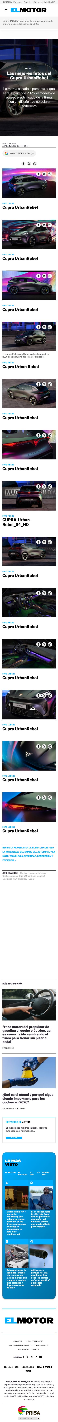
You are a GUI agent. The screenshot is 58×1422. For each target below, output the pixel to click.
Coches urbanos (10, 876)
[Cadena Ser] (28, 1371)
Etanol (27, 2)
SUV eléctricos (20, 879)
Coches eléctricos (37, 873)
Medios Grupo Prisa (29, 1418)
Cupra (31, 879)
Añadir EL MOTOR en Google (22, 153)
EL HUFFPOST (22, 1173)
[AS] (17, 1367)
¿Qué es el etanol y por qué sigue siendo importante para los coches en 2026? (27, 1098)
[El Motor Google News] (40, 1357)
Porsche (17, 2)
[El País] (8, 1367)
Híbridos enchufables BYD (45, 2)
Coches (23, 873)
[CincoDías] (27, 1367)
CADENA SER (45, 1173)
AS (38, 1172)
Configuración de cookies (19, 1345)
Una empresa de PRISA (29, 1410)
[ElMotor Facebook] (23, 1357)
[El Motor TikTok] (36, 1357)
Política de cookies (40, 1345)
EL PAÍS (32, 1173)
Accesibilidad (23, 1349)
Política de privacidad (34, 1341)
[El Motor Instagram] (32, 1357)
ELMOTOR (10, 1172)
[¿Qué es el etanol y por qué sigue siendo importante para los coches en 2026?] (29, 1073)
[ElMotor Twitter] (27, 1357)
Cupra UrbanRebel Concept (32, 876)
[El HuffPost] (45, 1367)
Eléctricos (7, 879)
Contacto (35, 1349)
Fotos (28, 68)
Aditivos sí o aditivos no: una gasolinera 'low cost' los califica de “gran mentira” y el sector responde (40, 1278)
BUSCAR (14, 1138)
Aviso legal (18, 1341)
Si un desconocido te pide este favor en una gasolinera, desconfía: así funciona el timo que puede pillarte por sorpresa (40, 1219)
